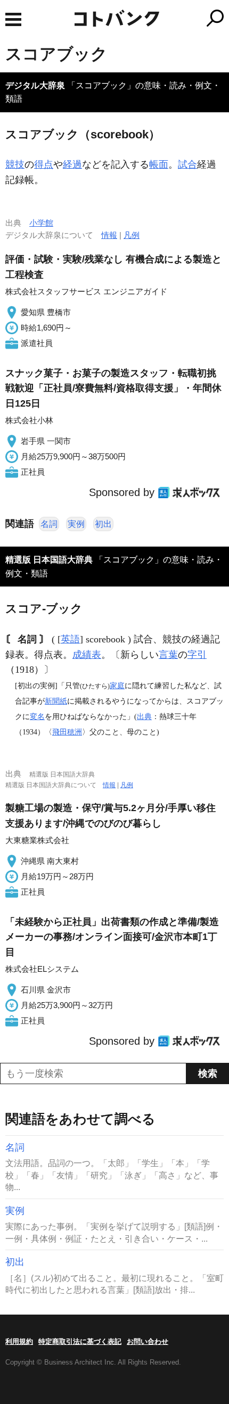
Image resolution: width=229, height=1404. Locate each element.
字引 (197, 654)
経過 (72, 164)
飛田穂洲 (67, 732)
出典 (144, 716)
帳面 (158, 164)
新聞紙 (56, 701)
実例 (76, 523)
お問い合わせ (147, 1341)
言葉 (168, 654)
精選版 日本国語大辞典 (49, 559)
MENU (13, 19)
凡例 (132, 234)
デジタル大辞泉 (35, 85)
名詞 (49, 523)
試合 (187, 164)
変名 (37, 716)
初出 (103, 523)
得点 (43, 164)
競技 (14, 164)
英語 (70, 639)
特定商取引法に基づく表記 (79, 1341)
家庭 (117, 685)
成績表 (86, 654)
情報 (109, 234)
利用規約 (19, 1341)
